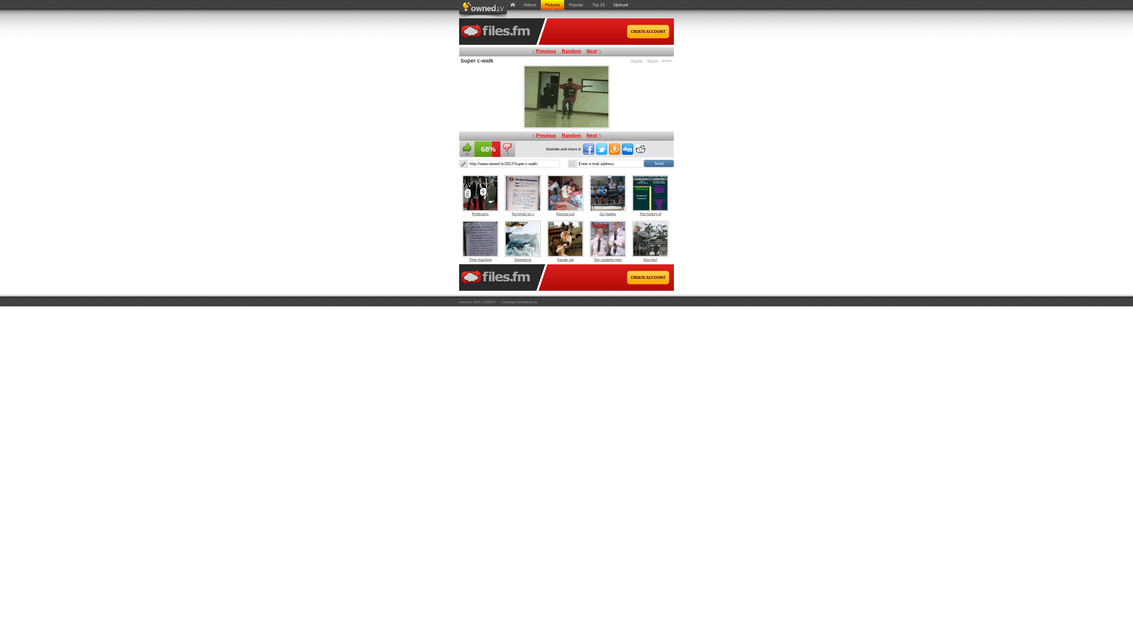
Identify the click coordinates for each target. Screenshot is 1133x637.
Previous (546, 51)
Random (571, 51)
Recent (652, 61)
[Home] (513, 5)
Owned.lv (483, 9)
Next (592, 51)
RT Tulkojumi (547, 302)
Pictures (637, 61)
